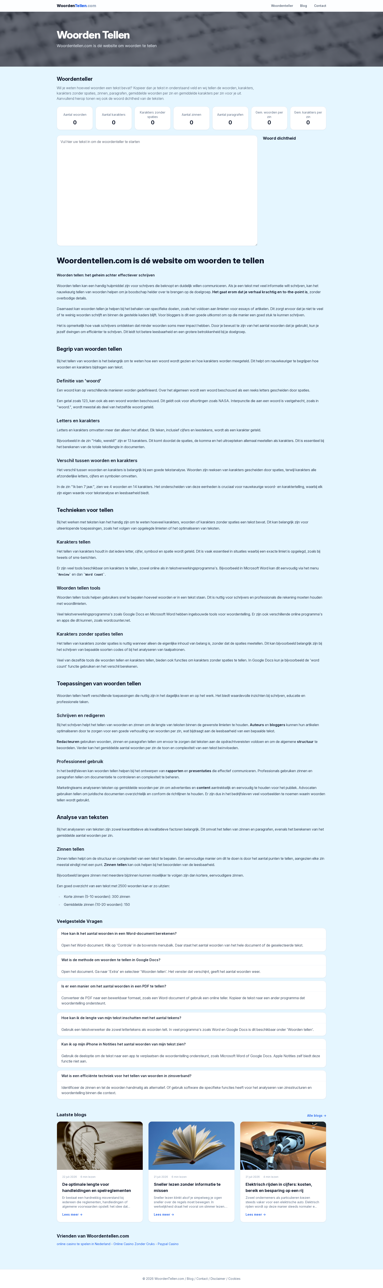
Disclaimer (218, 1278)
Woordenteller (282, 6)
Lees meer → (72, 1214)
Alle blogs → (316, 1115)
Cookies (234, 1278)
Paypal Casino (168, 1244)
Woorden (76, 5)
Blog (303, 6)
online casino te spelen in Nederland (83, 1244)
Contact (320, 6)
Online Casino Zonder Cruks (134, 1244)
